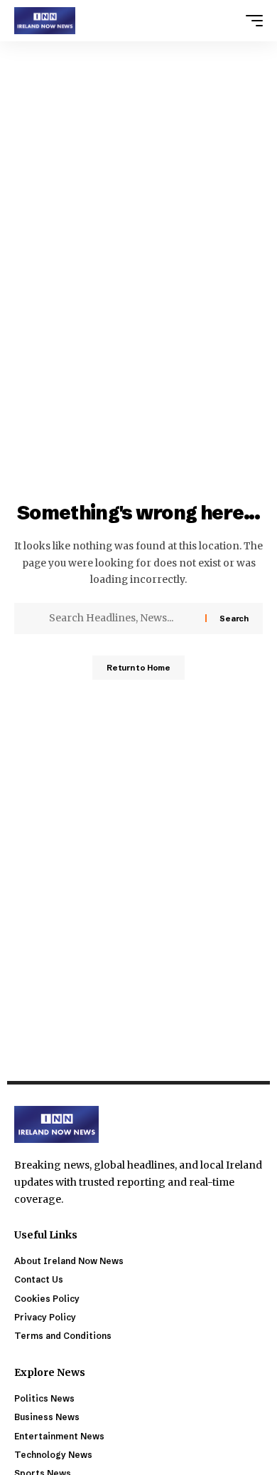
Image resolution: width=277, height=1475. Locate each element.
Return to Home (138, 668)
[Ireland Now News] (44, 20)
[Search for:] (121, 618)
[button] (251, 20)
